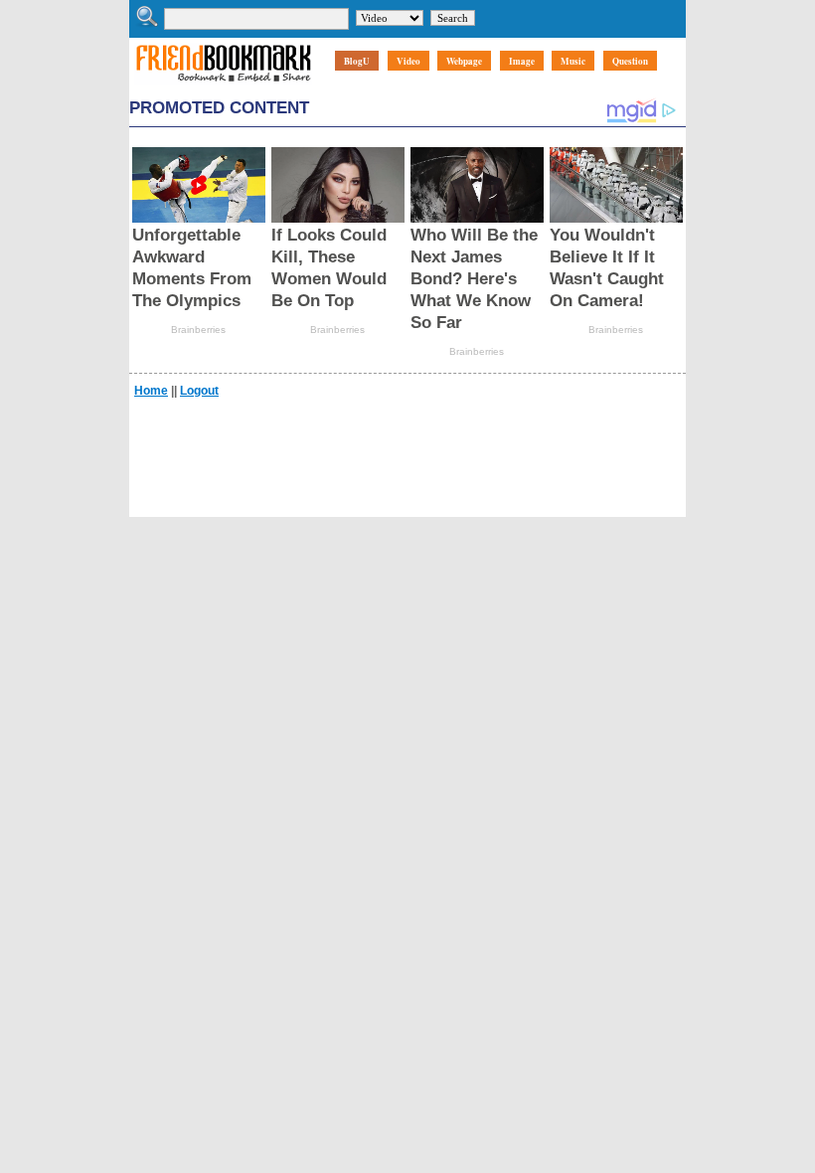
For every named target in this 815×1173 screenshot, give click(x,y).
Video (408, 61)
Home (151, 391)
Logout (199, 391)
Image (522, 61)
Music (573, 61)
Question (630, 61)
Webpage (464, 61)
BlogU (357, 61)
